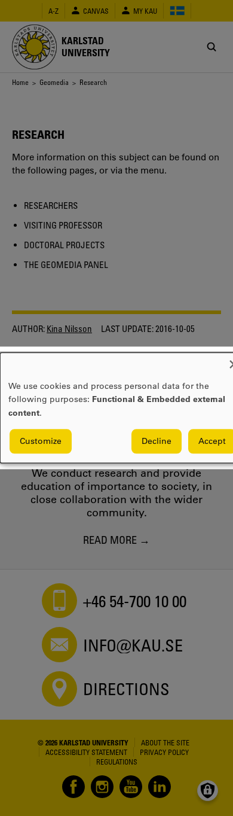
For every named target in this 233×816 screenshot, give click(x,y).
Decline (156, 441)
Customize (41, 441)
